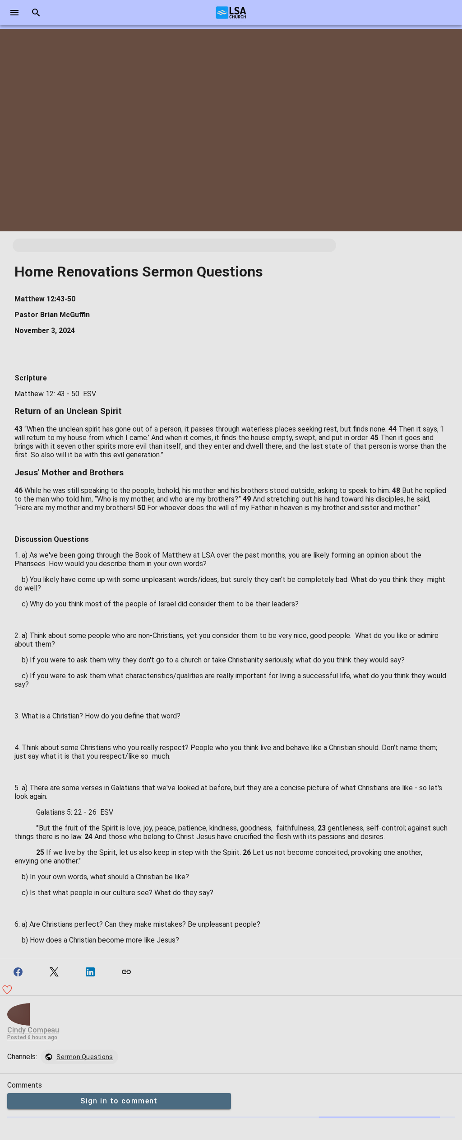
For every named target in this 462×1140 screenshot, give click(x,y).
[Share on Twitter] (54, 972)
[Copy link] (126, 972)
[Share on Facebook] (18, 972)
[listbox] (79, 1057)
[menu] (14, 12)
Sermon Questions (84, 1056)
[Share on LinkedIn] (90, 972)
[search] (36, 12)
